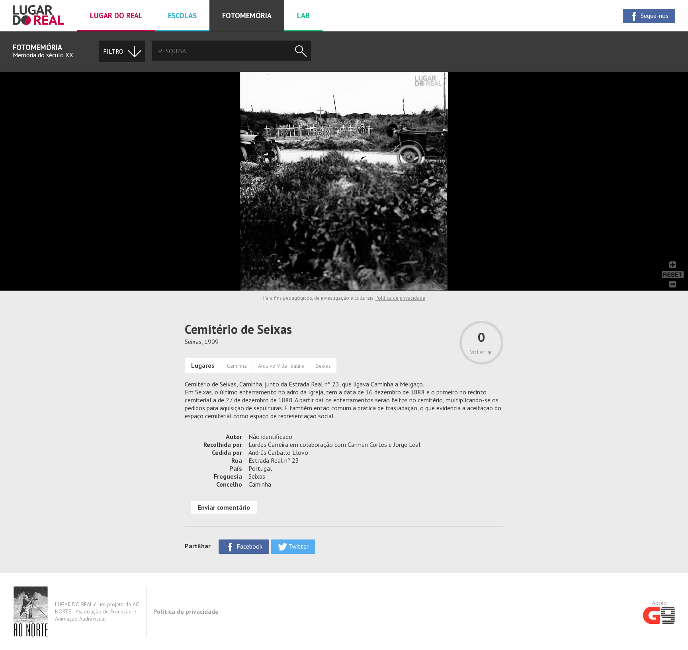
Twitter (298, 546)
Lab (303, 15)
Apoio (659, 603)
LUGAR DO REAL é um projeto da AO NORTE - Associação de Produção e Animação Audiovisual (97, 611)
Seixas (323, 365)
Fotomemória (247, 15)
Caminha (237, 365)
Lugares (203, 365)
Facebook (248, 546)
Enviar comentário (224, 507)
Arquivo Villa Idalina (281, 365)
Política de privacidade (400, 298)
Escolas (182, 15)
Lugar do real (116, 15)
